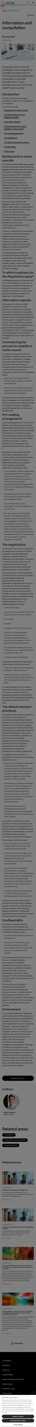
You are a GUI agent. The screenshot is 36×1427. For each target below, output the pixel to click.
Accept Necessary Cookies (18, 1420)
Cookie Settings (18, 1424)
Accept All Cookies (17, 1416)
